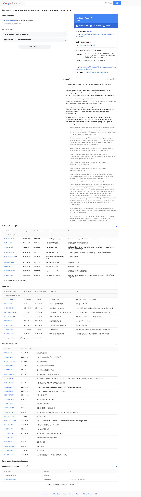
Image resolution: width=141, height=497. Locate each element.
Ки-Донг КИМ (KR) (88, 34)
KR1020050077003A (10, 479)
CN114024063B (8, 455)
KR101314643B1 (9, 408)
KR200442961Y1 (9, 399)
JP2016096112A (9, 316)
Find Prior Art (96, 26)
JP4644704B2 (8, 304)
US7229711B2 (8, 275)
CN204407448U (8, 365)
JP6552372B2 (8, 321)
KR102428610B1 (9, 433)
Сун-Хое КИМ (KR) (110, 34)
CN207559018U (8, 383)
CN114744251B (9, 334)
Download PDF (83, 26)
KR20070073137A (9, 446)
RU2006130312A (9, 391)
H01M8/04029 (10, 20)
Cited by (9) (95, 67)
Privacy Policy (87, 494)
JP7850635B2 (8, 442)
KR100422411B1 (9, 412)
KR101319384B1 (9, 308)
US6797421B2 (8, 247)
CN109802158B (9, 329)
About (45, 494)
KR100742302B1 (9, 299)
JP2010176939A (9, 374)
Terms (78, 494)
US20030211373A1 (10, 256)
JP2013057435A (9, 416)
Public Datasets (68, 494)
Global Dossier (97, 72)
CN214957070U (8, 437)
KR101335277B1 (9, 378)
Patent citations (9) (85, 67)
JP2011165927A (9, 395)
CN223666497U (8, 429)
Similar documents (105, 67)
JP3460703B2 (8, 243)
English (89, 31)
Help (96, 494)
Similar (107, 26)
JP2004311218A (9, 271)
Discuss (105, 72)
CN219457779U (8, 425)
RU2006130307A (9, 387)
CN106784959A (9, 325)
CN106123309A (8, 403)
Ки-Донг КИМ (98, 34)
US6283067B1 (8, 239)
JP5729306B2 (8, 353)
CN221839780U (8, 450)
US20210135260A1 (10, 421)
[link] (18, 20)
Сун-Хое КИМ (80, 36)
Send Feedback (55, 494)
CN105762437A (8, 370)
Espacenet (88, 72)
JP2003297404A (9, 262)
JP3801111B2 (8, 266)
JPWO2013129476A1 (10, 312)
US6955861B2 (8, 253)
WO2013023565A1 (9, 361)
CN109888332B (8, 357)
